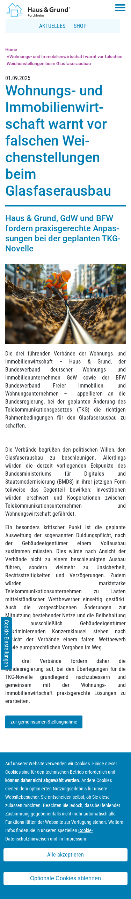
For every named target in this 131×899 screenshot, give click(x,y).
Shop (80, 26)
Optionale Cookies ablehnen (65, 878)
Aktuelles (52, 26)
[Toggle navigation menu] (120, 7)
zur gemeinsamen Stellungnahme (43, 722)
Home (11, 49)
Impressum (75, 839)
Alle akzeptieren (65, 854)
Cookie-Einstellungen (6, 643)
